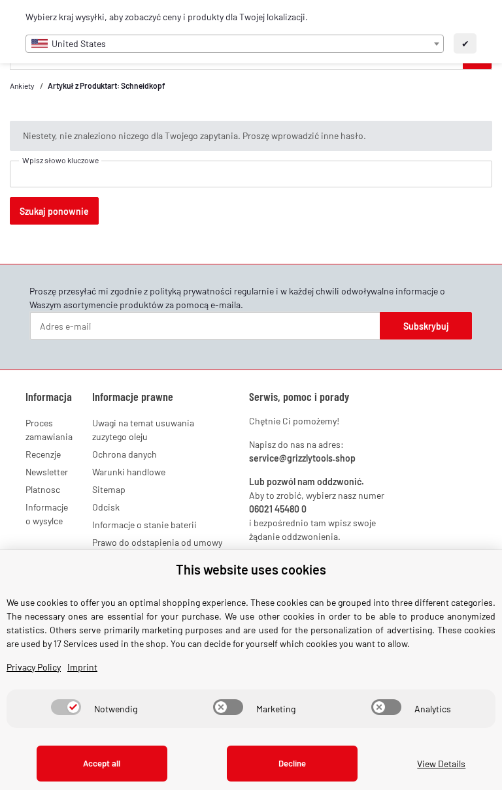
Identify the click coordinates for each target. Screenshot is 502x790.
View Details (441, 763)
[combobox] (234, 44)
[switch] (66, 707)
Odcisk (106, 507)
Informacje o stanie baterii (144, 524)
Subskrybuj (426, 326)
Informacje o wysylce (46, 513)
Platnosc (42, 489)
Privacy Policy (34, 666)
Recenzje (43, 454)
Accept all (101, 763)
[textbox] (234, 43)
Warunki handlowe (128, 471)
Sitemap (109, 489)
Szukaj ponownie (54, 211)
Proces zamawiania (49, 429)
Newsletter (46, 471)
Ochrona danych (124, 454)
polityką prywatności (191, 290)
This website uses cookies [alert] (251, 569)
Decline (292, 763)
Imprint (82, 666)
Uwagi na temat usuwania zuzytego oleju (143, 429)
